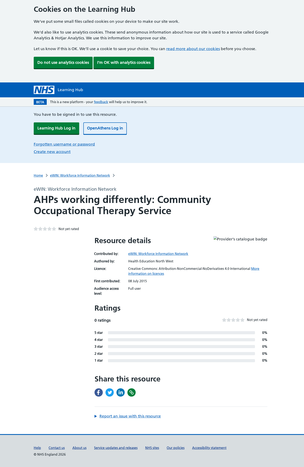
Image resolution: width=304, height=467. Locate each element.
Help (37, 448)
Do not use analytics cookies (63, 62)
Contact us (57, 448)
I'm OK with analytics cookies (123, 62)
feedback (101, 102)
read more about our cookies (193, 48)
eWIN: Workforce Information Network (80, 175)
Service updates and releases (116, 448)
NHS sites (152, 448)
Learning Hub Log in (56, 128)
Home (38, 175)
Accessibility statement (209, 448)
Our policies (175, 448)
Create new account (52, 151)
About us (79, 448)
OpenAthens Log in (105, 128)
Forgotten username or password (64, 144)
